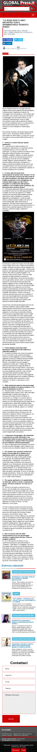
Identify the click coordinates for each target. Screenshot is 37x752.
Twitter (20, 40)
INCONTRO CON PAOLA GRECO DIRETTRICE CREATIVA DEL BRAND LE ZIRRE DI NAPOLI (22, 645)
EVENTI (16, 594)
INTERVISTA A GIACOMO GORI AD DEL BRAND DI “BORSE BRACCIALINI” (23, 578)
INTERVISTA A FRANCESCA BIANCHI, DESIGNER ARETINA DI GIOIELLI (23, 622)
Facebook (9, 40)
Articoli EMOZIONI (13, 566)
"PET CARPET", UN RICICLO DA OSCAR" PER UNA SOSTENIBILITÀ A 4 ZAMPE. (24, 600)
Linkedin (9, 43)
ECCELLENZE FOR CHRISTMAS (23, 572)
